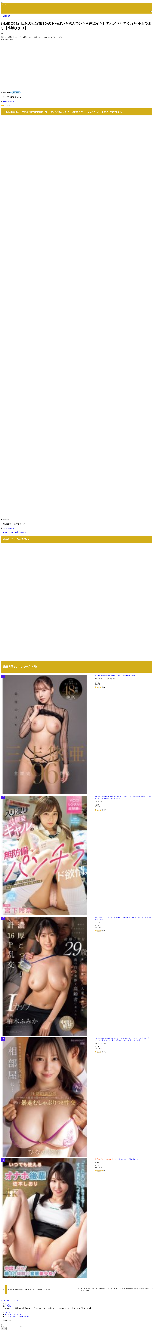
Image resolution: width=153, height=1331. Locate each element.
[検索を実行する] (21, 1326)
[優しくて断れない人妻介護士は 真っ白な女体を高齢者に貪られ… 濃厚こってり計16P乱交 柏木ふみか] (45, 976)
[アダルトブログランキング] (5, 1298)
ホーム (7, 1312)
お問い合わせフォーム (13, 1314)
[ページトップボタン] (1, 1324)
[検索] (151, 11)
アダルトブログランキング (9, 1300)
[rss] (151, 8)
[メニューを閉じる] (1, 2)
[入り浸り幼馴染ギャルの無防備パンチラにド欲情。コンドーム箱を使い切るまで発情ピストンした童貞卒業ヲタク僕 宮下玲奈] (45, 855)
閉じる (4, 1328)
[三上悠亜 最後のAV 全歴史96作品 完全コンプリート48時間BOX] (45, 734)
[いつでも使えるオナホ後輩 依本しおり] (45, 1218)
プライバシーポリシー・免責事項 (17, 1316)
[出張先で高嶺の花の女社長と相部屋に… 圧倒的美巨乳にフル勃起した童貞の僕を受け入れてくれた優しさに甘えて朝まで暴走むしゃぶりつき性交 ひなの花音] (45, 1097)
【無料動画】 (6, 16)
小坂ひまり (16, 92)
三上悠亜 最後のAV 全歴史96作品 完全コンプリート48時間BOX (115, 675)
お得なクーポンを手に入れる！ (14, 532)
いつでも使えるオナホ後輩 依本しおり (126, 1159)
